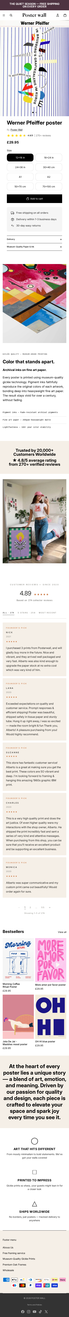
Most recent (48, 613)
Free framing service (14, 1253)
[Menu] (4, 15)
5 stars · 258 (27, 613)
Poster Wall (16, 129)
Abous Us (8, 1247)
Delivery (11, 239)
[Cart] (65, 15)
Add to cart (36, 198)
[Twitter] (46, 1312)
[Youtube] (34, 1312)
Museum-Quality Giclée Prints (19, 1258)
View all (62, 932)
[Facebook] (23, 1312)
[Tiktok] (40, 1312)
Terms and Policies (34, 1305)
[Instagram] (29, 1312)
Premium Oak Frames (14, 1264)
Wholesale (8, 1270)
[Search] (11, 15)
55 (43, 907)
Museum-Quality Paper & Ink (20, 246)
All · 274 (8, 613)
